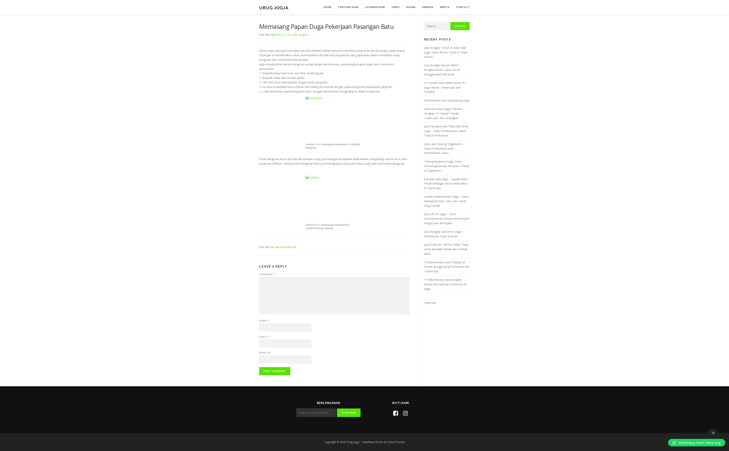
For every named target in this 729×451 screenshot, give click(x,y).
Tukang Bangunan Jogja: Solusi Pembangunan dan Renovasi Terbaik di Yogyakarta (446, 166)
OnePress (369, 442)
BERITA (445, 7)
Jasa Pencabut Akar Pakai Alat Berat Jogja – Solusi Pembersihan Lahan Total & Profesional (446, 131)
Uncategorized (285, 247)
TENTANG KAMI (348, 7)
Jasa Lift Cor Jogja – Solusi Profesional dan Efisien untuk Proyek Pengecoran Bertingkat (446, 218)
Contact (463, 7)
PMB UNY (430, 303)
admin (302, 34)
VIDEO (395, 7)
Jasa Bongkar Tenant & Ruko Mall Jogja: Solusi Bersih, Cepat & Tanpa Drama (446, 52)
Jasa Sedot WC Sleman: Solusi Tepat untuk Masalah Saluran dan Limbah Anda (446, 249)
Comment (267, 274)
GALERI (411, 7)
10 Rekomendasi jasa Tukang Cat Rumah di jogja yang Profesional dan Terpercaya (446, 266)
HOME (327, 7)
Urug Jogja (274, 7)
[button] (696, 442)
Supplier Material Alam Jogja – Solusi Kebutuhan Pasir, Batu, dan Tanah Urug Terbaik (446, 201)
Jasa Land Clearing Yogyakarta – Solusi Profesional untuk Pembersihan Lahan (444, 148)
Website (265, 352)
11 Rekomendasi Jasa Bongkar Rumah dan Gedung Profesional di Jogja (445, 284)
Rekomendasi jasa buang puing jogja (446, 100)
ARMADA (428, 7)
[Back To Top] (713, 433)
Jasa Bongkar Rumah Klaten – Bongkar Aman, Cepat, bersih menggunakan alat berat (442, 69)
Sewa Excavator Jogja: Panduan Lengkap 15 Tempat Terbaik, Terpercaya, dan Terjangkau (443, 113)
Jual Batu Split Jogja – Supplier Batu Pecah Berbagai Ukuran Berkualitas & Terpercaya (445, 183)
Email (264, 336)
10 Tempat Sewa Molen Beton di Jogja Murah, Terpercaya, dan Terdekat (444, 87)
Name (264, 320)
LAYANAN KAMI (375, 7)
